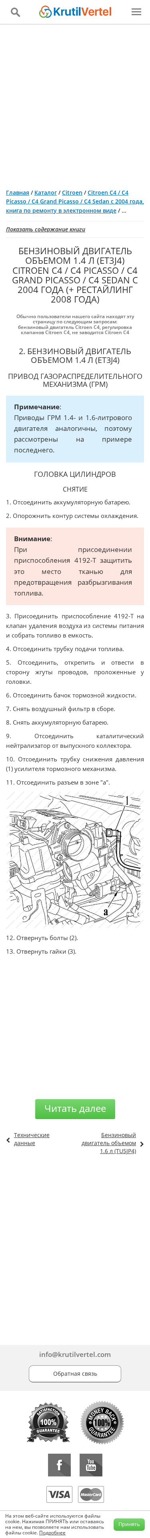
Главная (17, 192)
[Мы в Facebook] (59, 1465)
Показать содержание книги (45, 229)
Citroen (72, 192)
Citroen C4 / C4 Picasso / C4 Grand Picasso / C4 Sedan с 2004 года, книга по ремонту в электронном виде (75, 201)
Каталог (45, 192)
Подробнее (52, 1532)
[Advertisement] (75, 103)
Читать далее (75, 1108)
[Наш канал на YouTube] (91, 1465)
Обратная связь (75, 1373)
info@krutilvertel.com (75, 1354)
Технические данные (32, 1139)
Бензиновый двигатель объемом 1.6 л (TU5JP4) (109, 1143)
